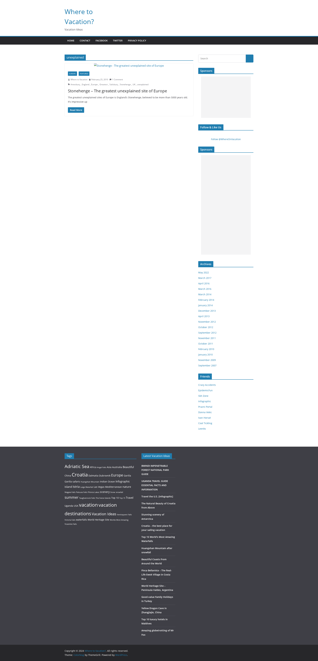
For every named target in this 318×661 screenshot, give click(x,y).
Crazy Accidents (207, 384)
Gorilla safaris (72, 481)
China (68, 475)
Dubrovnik (104, 475)
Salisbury (113, 84)
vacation (88, 505)
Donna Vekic (205, 412)
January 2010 (205, 354)
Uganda (69, 505)
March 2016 (204, 288)
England (85, 84)
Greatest (104, 84)
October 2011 (205, 343)
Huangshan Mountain (90, 482)
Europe (72, 73)
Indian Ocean (107, 481)
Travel (129, 498)
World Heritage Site (98, 519)
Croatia (80, 474)
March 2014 (204, 294)
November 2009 (207, 360)
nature (127, 487)
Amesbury (75, 84)
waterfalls (81, 519)
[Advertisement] (226, 97)
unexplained (142, 84)
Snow (112, 492)
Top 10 (115, 497)
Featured (84, 73)
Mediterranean (113, 486)
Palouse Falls (81, 492)
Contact (85, 40)
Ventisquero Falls (124, 514)
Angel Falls (101, 467)
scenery (105, 492)
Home (70, 40)
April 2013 (204, 316)
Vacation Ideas (104, 513)
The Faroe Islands (103, 498)
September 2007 (207, 365)
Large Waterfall (86, 487)
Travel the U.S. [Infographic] (157, 496)
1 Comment (117, 79)
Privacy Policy (137, 40)
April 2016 (204, 283)
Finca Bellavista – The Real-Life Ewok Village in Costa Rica (156, 574)
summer (72, 497)
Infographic (204, 401)
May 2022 (203, 272)
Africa (93, 467)
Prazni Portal (205, 406)
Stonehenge (125, 84)
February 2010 (206, 349)
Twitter (118, 40)
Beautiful (128, 467)
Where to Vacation (79, 79)
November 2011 (207, 338)
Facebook (102, 40)
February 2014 (206, 299)
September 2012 (207, 332)
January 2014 (205, 305)
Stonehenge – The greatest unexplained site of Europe (117, 91)
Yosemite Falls (71, 524)
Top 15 (122, 498)
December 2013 (207, 310)
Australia (117, 467)
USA (76, 505)
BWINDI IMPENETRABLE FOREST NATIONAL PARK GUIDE (155, 470)
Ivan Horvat (204, 417)
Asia (109, 467)
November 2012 (207, 321)
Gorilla (127, 475)
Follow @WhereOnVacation (226, 139)
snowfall (119, 492)
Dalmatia (93, 475)
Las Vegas (99, 486)
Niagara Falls (70, 492)
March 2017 (204, 278)
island (68, 487)
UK (134, 84)
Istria (76, 486)
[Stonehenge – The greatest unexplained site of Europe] (129, 65)
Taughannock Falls (87, 498)
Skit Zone (203, 395)
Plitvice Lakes (93, 492)
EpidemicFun (205, 390)
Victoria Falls (70, 520)
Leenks (202, 428)
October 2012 (205, 327)
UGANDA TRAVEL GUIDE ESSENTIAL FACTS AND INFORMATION (154, 485)
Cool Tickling (205, 423)
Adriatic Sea (77, 466)
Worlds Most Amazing (119, 520)
